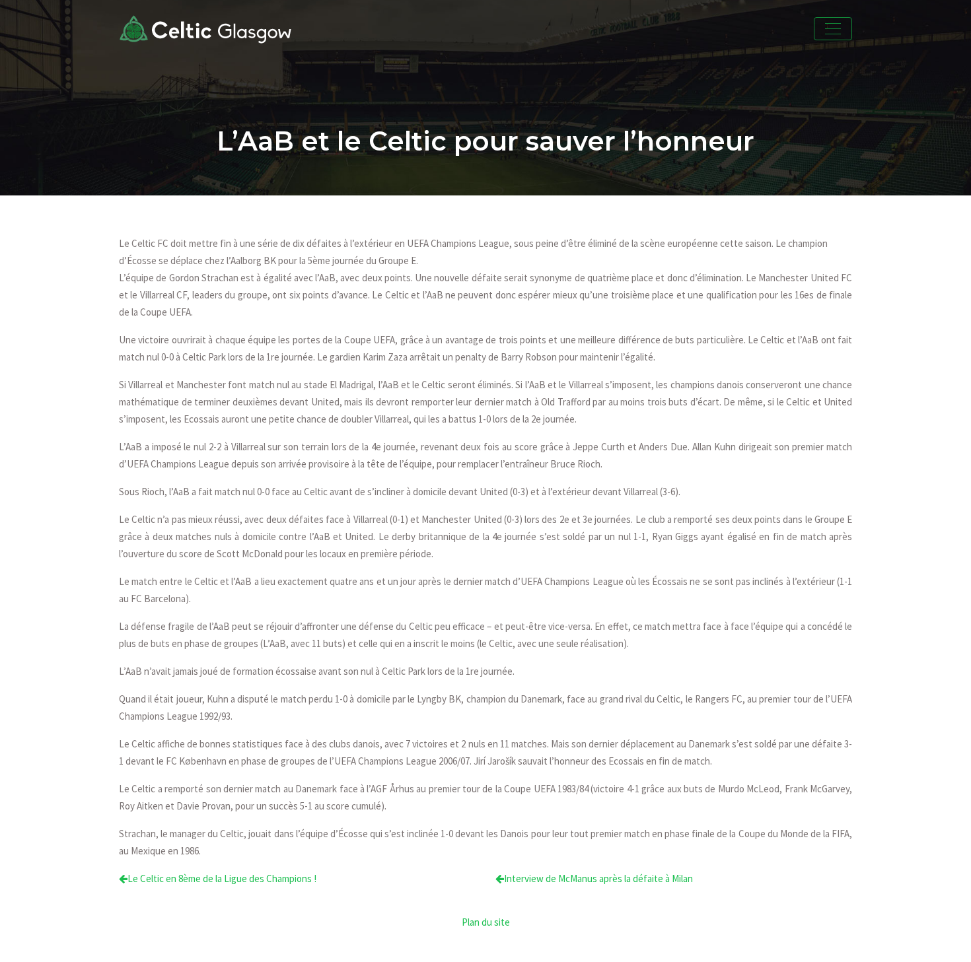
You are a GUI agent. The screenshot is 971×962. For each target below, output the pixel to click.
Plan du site (486, 922)
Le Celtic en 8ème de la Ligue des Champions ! (221, 878)
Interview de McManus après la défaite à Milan (598, 878)
